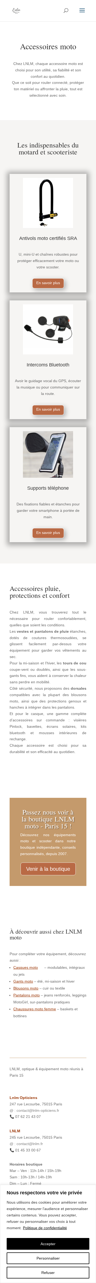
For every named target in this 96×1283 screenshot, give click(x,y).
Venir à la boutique (48, 869)
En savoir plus (48, 283)
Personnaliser (48, 1258)
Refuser (48, 1272)
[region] (48, 1234)
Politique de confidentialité (45, 1228)
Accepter (48, 1244)
